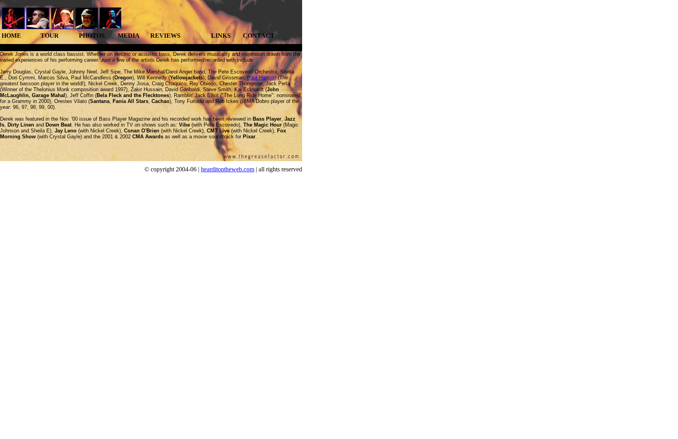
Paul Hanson (261, 78)
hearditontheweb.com (227, 169)
